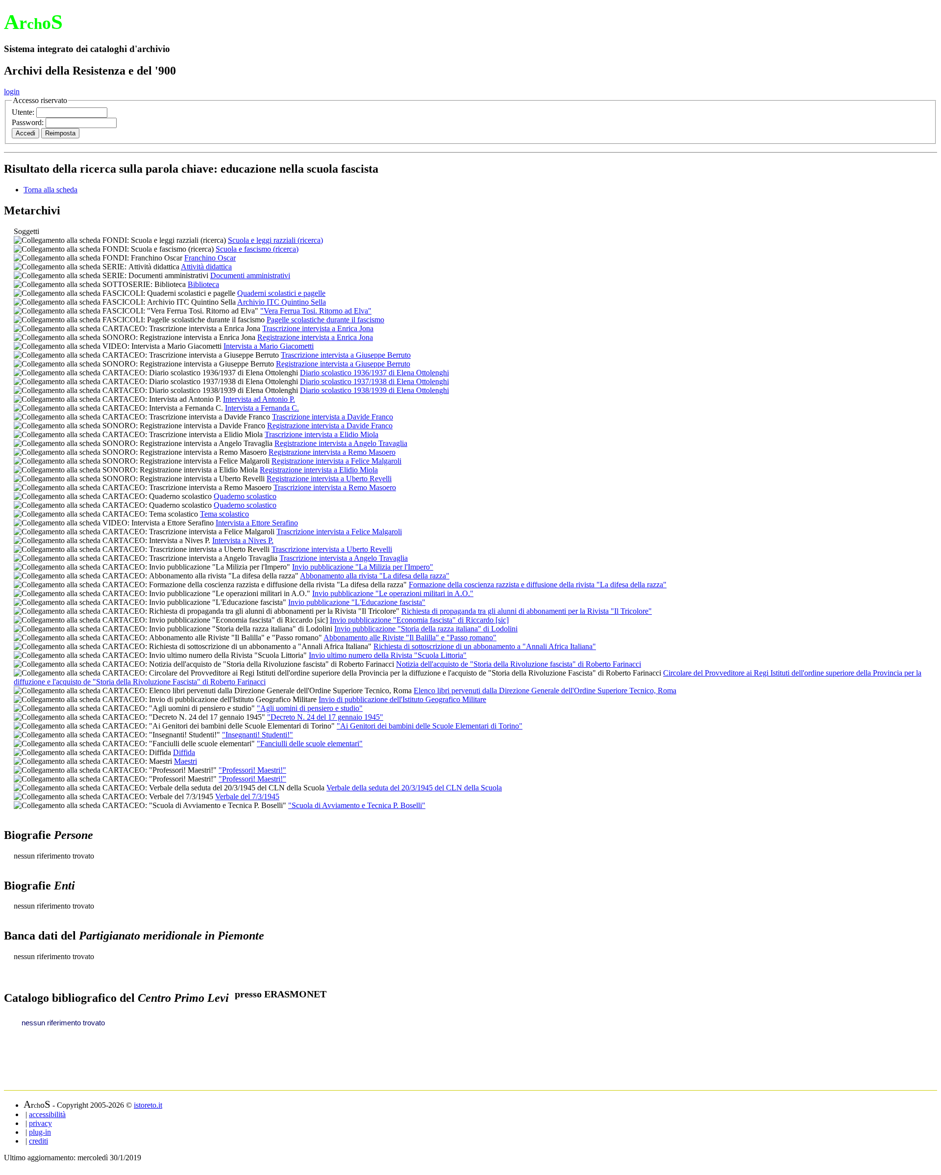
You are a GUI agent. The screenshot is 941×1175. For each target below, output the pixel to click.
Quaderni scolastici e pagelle (281, 293)
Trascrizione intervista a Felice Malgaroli (339, 531)
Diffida (184, 752)
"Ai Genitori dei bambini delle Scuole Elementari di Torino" (429, 726)
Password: (29, 122)
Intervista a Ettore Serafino (257, 523)
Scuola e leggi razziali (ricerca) (275, 240)
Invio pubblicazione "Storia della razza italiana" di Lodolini (426, 629)
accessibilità (47, 1114)
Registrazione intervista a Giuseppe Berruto (343, 364)
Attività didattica (206, 266)
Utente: (24, 112)
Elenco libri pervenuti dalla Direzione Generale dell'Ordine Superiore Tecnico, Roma (545, 690)
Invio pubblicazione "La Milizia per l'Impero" (362, 567)
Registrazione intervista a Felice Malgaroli (336, 461)
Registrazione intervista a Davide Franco (330, 425)
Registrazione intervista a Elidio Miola (319, 470)
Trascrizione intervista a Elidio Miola (321, 434)
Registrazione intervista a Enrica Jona (315, 337)
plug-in (40, 1132)
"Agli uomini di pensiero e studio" (310, 708)
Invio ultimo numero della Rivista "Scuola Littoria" (388, 655)
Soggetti (26, 231)
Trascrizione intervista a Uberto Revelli (332, 549)
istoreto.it (148, 1105)
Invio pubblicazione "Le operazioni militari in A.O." (392, 593)
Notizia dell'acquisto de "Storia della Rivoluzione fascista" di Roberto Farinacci (518, 664)
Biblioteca (203, 284)
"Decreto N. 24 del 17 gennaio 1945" (325, 717)
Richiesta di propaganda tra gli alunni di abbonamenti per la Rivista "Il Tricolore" (526, 611)
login (12, 91)
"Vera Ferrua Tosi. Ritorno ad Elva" (315, 311)
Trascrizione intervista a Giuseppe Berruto (346, 355)
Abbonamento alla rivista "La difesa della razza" (374, 576)
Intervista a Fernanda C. (262, 408)
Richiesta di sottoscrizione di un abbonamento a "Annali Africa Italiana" (484, 646)
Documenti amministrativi (250, 275)
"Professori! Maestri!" (252, 770)
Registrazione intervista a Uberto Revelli (329, 478)
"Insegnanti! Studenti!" (257, 735)
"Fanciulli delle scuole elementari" (310, 743)
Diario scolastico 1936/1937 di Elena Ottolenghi (374, 372)
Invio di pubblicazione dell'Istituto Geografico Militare (402, 699)
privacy (40, 1123)
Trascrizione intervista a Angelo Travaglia (343, 558)
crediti (38, 1141)
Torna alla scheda (50, 189)
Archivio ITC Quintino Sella (281, 302)
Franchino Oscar (210, 258)
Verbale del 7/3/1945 (247, 796)
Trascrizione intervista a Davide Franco (332, 417)
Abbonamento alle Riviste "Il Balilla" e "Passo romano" (409, 637)
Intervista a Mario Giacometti (268, 346)
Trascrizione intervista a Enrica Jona (317, 328)
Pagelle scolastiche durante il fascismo (325, 319)
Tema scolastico (224, 514)
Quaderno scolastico (245, 496)
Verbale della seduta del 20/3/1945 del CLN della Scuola (414, 787)
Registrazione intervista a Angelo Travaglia (340, 443)
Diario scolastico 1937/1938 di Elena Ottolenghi (374, 381)
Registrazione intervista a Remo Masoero (332, 452)
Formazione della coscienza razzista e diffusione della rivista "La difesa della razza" (538, 584)
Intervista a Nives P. (242, 540)
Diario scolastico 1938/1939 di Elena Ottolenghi (374, 390)
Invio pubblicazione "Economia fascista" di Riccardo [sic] (419, 620)
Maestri (185, 761)
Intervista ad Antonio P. (259, 399)
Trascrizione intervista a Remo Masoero (334, 487)
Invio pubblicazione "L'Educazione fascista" (356, 602)
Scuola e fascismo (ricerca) (257, 249)
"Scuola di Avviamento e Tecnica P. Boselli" (356, 805)
